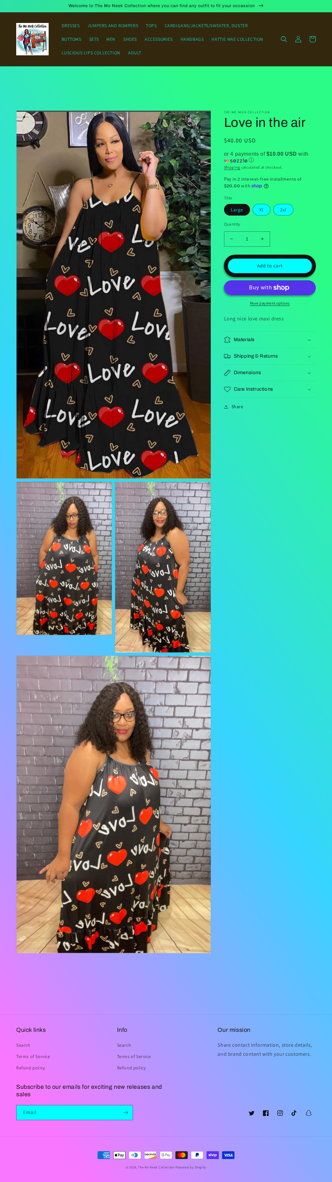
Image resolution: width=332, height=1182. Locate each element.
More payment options (270, 303)
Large (237, 210)
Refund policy (30, 1068)
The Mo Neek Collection (156, 1167)
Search (23, 1045)
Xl (261, 210)
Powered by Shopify (191, 1167)
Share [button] (237, 406)
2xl (283, 210)
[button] (284, 39)
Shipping (232, 167)
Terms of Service (33, 1056)
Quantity (232, 224)
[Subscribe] (125, 1112)
